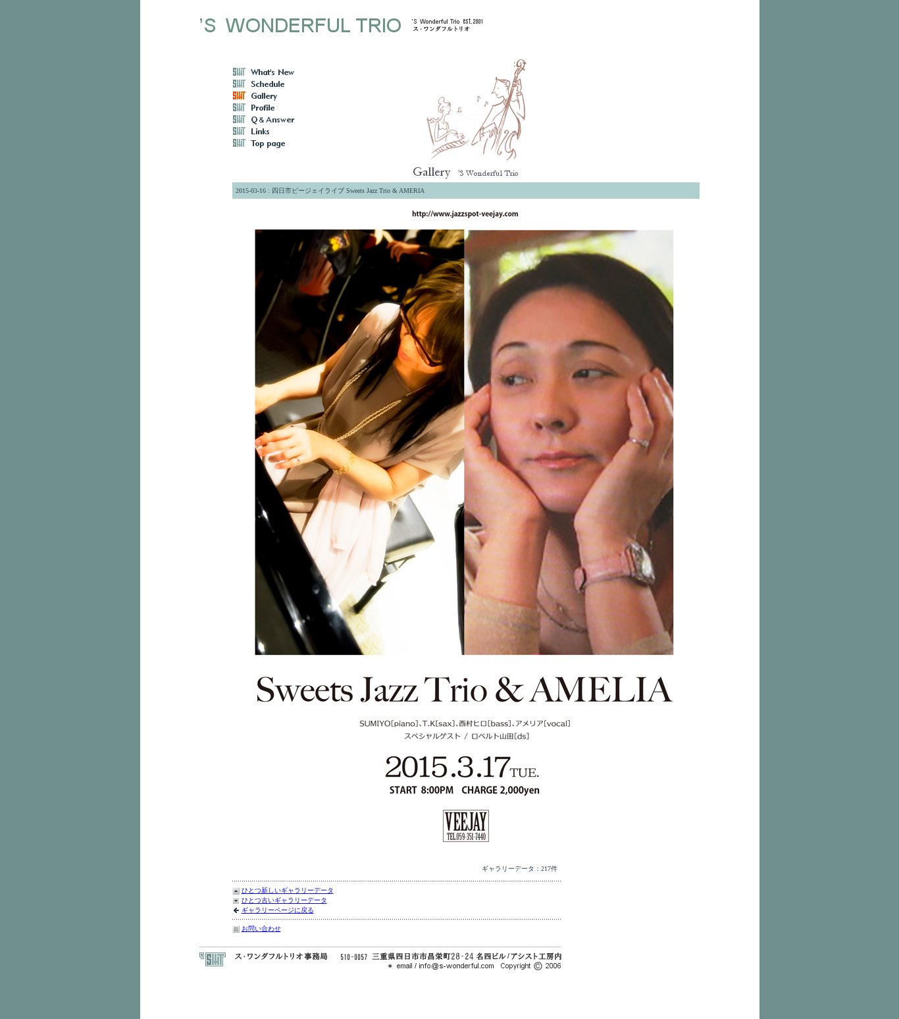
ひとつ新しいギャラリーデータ (288, 890)
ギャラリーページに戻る (278, 910)
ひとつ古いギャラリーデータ (284, 900)
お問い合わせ (261, 928)
